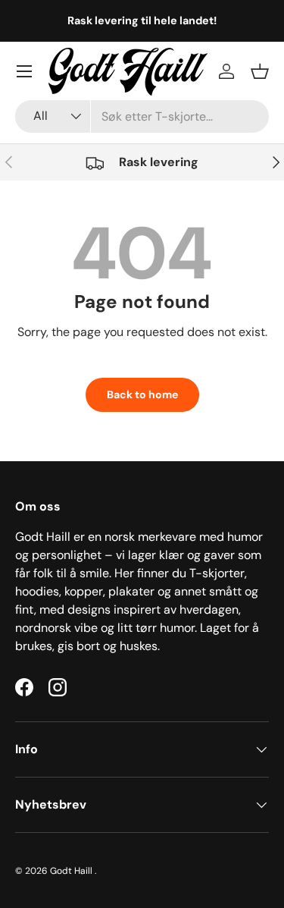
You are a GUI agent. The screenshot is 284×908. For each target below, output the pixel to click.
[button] (259, 71)
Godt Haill (72, 871)
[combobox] (142, 116)
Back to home (142, 394)
